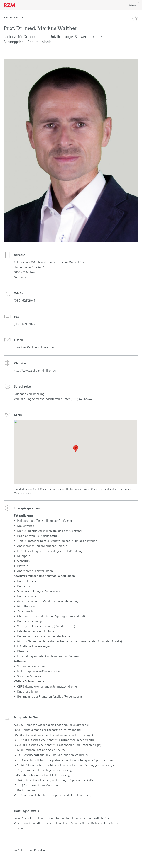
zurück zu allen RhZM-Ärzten (33, 850)
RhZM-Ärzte (14, 17)
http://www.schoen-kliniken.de (35, 371)
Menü (133, 5)
